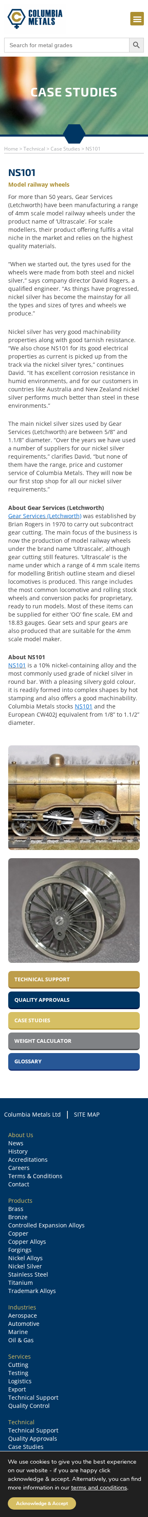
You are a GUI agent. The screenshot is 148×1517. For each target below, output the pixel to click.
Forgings (20, 1250)
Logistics (20, 1381)
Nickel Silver (25, 1266)
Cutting (18, 1364)
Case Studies (26, 1447)
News (15, 1143)
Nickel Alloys (25, 1258)
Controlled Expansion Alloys (46, 1225)
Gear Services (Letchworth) (44, 516)
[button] (137, 18)
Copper (18, 1233)
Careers (19, 1168)
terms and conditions (99, 1487)
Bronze (18, 1217)
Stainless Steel (28, 1274)
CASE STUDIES (32, 1020)
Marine (18, 1332)
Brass (15, 1209)
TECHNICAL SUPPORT (42, 979)
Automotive (23, 1323)
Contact (18, 1184)
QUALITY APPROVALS (41, 999)
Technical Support (33, 1397)
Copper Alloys (27, 1241)
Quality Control (29, 1406)
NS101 (17, 665)
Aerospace (22, 1315)
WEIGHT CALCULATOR (43, 1040)
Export (17, 1389)
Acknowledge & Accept (42, 1503)
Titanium (20, 1282)
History (18, 1151)
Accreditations (28, 1159)
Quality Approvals (32, 1438)
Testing (18, 1373)
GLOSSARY (28, 1061)
